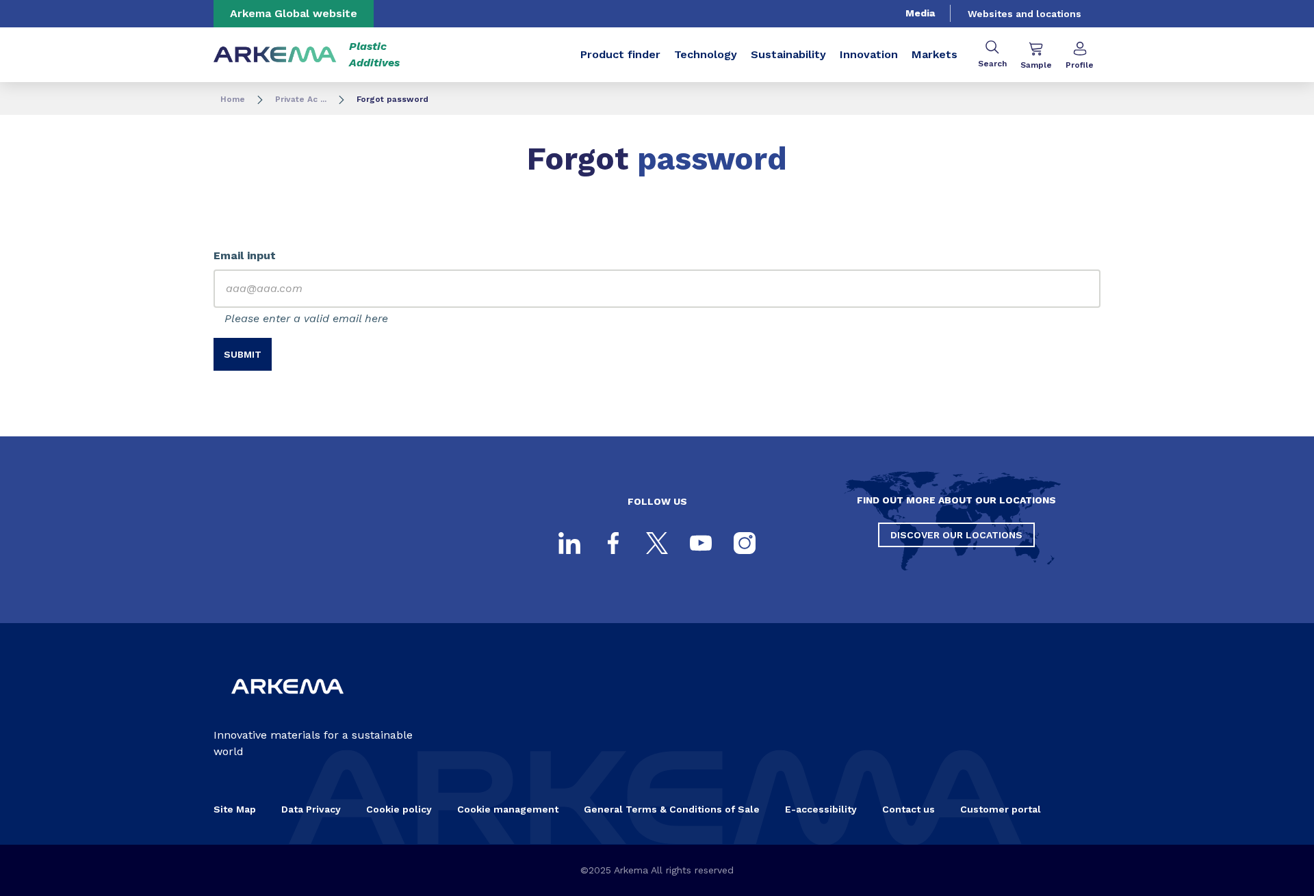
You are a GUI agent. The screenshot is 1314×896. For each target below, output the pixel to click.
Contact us (908, 809)
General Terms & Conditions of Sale (672, 809)
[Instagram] (745, 543)
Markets (934, 54)
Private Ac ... (300, 99)
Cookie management (507, 809)
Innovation (869, 54)
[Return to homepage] (275, 55)
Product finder (620, 54)
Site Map (235, 809)
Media (920, 13)
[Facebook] (613, 543)
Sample (1036, 65)
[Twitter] (657, 543)
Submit (242, 354)
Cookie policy (399, 809)
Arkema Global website (293, 13)
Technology (705, 54)
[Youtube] (701, 543)
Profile (1080, 65)
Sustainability (788, 54)
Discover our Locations (956, 534)
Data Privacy (311, 809)
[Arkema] (287, 704)
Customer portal (1000, 809)
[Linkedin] (569, 543)
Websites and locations (1024, 13)
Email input (245, 255)
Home (232, 99)
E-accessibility (821, 809)
